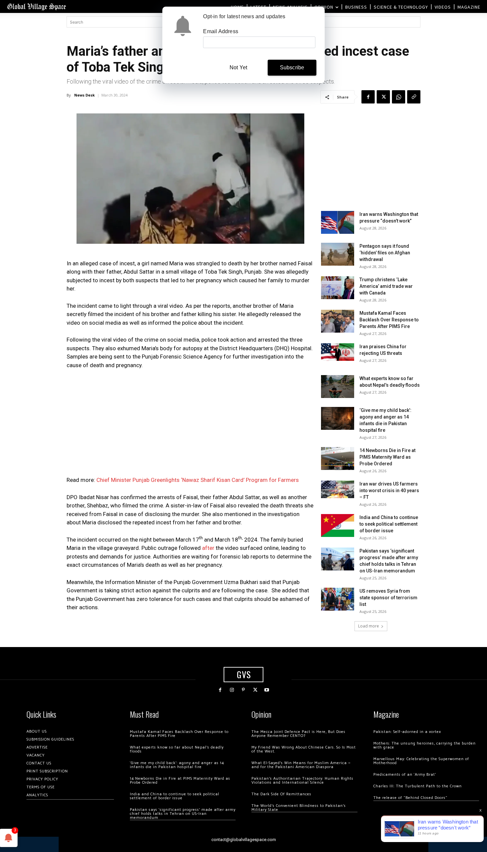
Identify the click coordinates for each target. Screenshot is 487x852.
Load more (368, 626)
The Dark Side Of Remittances (281, 794)
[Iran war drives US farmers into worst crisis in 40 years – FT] (337, 489)
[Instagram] (232, 690)
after (207, 548)
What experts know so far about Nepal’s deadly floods (177, 749)
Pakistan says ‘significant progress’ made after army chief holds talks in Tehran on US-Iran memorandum (183, 814)
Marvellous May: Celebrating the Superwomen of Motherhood (421, 761)
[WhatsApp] (398, 96)
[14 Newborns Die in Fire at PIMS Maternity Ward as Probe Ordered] (337, 458)
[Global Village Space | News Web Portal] (36, 6)
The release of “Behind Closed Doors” (410, 798)
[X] (383, 96)
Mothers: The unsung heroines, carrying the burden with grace (424, 745)
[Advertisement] (190, 424)
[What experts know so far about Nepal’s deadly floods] (337, 386)
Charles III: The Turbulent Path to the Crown (417, 786)
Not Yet (238, 67)
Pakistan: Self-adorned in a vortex (407, 732)
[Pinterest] (243, 690)
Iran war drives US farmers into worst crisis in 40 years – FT (389, 490)
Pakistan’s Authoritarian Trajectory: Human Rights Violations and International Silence (302, 780)
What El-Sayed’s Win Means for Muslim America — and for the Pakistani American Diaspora (301, 765)
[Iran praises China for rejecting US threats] (337, 352)
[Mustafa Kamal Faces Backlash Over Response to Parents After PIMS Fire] (337, 321)
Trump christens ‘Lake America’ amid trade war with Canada (386, 286)
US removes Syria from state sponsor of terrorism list (388, 597)
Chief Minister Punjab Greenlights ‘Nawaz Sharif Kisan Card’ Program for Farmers (197, 480)
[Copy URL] (413, 96)
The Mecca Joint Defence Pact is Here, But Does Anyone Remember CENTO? (298, 734)
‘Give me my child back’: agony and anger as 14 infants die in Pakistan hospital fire (177, 765)
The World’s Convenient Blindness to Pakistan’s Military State (298, 808)
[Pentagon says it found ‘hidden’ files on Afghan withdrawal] (337, 254)
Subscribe (292, 67)
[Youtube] (267, 690)
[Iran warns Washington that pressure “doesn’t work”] (337, 222)
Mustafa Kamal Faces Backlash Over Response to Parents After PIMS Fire (389, 319)
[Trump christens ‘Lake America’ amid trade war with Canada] (337, 287)
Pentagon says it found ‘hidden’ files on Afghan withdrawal (384, 252)
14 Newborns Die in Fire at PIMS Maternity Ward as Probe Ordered (387, 457)
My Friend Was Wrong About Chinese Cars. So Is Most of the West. (303, 749)
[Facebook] (368, 96)
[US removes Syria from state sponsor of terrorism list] (337, 599)
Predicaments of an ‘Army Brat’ (404, 774)
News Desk (84, 95)
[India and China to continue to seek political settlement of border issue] (337, 525)
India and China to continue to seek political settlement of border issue (388, 524)
